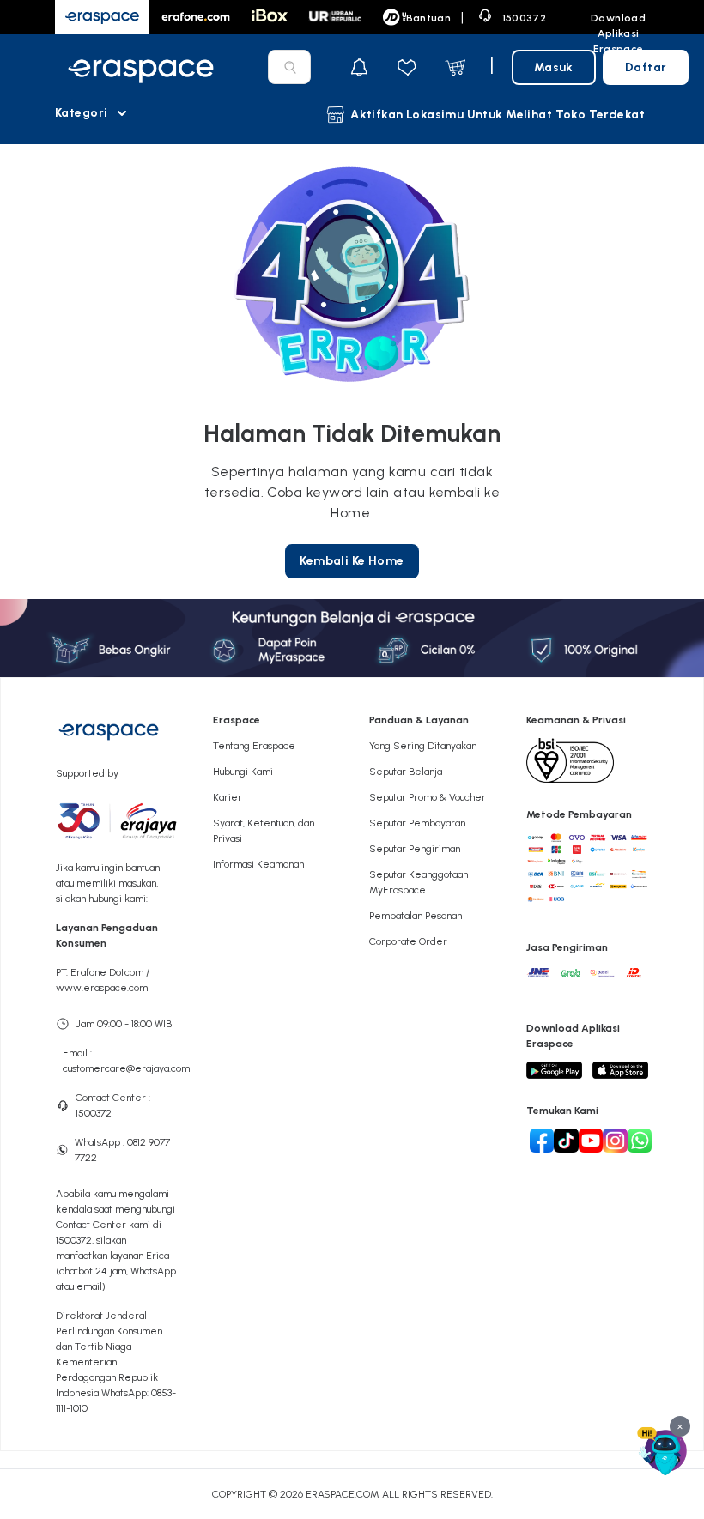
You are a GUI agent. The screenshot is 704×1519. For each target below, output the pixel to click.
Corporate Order (408, 941)
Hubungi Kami (243, 772)
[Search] (290, 67)
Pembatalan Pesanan (415, 916)
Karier (227, 797)
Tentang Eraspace (254, 746)
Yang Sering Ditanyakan (422, 746)
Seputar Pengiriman (414, 849)
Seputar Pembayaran (417, 823)
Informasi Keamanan (258, 864)
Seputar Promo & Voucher (427, 797)
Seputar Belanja (405, 772)
